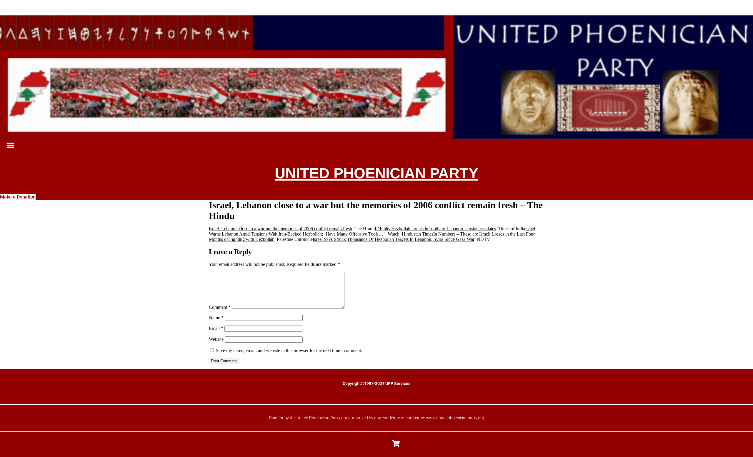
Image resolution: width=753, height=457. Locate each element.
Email (216, 328)
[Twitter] (370, 443)
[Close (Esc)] (746, 6)
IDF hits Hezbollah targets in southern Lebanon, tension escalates (435, 228)
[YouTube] (383, 443)
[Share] (733, 6)
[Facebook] (357, 443)
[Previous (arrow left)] (10, 228)
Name (216, 317)
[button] (378, 145)
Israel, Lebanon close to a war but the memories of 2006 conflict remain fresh (280, 228)
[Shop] (396, 443)
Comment (220, 307)
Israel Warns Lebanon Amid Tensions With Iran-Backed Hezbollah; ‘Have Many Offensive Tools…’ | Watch (372, 231)
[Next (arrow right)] (742, 228)
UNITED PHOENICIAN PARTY (376, 173)
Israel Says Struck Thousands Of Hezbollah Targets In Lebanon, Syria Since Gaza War (393, 239)
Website (216, 339)
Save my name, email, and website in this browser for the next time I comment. (289, 350)
